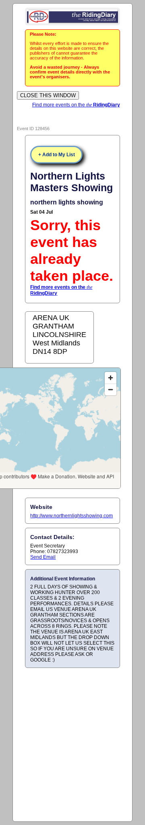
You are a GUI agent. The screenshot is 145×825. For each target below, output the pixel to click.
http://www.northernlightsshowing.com (71, 516)
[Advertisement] (72, 744)
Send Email (43, 557)
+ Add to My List (56, 154)
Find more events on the (76, 105)
